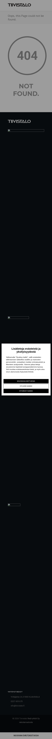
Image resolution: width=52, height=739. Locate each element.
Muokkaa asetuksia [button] (26, 381)
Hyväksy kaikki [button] (26, 391)
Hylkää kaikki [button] (26, 386)
